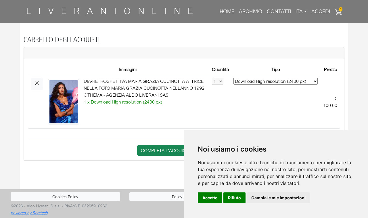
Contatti (279, 11)
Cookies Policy (65, 196)
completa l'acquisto (166, 150)
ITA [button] (299, 11)
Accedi (320, 11)
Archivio (250, 11)
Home (227, 11)
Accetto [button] (210, 197)
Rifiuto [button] (234, 197)
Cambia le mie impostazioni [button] (278, 197)
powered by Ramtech (29, 212)
